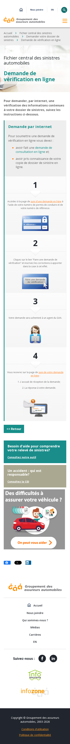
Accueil (8, 33)
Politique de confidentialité (35, 735)
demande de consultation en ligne (34, 150)
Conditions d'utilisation (35, 729)
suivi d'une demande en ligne (46, 201)
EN (52, 10)
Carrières (35, 634)
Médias (35, 627)
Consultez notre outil (21, 457)
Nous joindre (36, 10)
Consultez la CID (18, 481)
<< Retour (14, 429)
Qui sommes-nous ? (35, 620)
